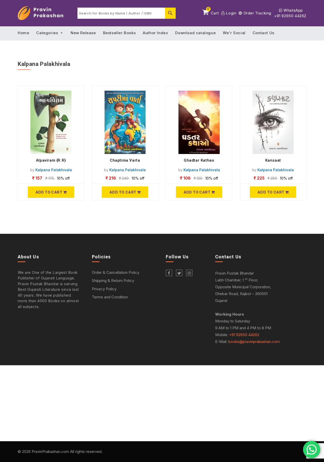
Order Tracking (256, 13)
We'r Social (234, 32)
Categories (47, 32)
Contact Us (263, 32)
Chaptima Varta (125, 160)
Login (230, 13)
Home (23, 32)
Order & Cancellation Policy (115, 272)
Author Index (155, 32)
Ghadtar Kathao (199, 160)
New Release (83, 32)
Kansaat (273, 160)
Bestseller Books (119, 32)
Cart (213, 12)
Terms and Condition (110, 297)
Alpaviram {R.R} (51, 160)
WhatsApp (292, 10)
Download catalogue (195, 32)
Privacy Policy (104, 288)
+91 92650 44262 (290, 15)
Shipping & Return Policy (113, 280)
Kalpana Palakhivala (53, 170)
